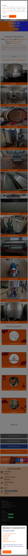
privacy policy (12, 11)
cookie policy (5, 10)
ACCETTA (13, 16)
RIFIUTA (5, 16)
